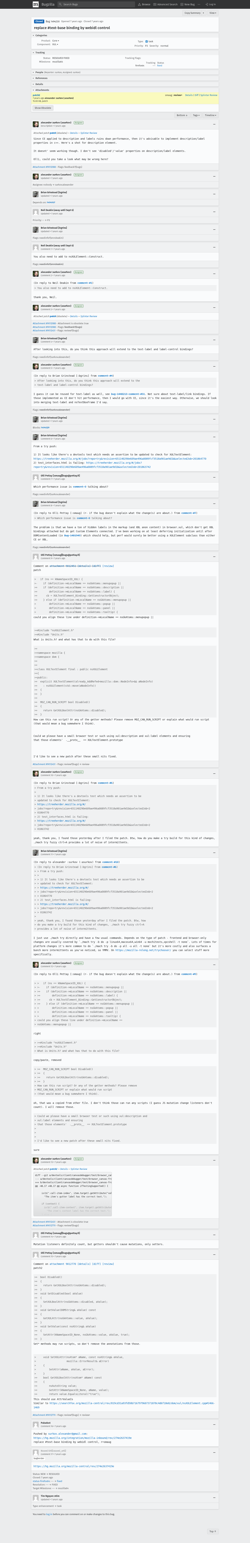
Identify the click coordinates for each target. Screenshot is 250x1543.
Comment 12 (47, 966)
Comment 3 (46, 309)
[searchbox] (96, 4)
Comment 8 (46, 505)
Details (189, 95)
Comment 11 (47, 854)
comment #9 (188, 974)
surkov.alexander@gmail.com (67, 1433)
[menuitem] (144, 4)
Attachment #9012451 (44, 330)
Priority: (139, 45)
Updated (45, 178)
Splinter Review (208, 95)
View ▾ (213, 13)
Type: (140, 41)
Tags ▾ (196, 115)
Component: (44, 44)
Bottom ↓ (182, 115)
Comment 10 (47, 775)
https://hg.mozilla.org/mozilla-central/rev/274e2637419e (73, 1466)
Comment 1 (46, 249)
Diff (196, 95)
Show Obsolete (43, 108)
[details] (84, 566)
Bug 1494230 (53, 21)
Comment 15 (47, 1256)
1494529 (45, 427)
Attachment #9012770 (44, 1225)
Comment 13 (47, 1162)
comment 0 (79, 486)
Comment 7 (46, 479)
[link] (72, 1194)
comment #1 (84, 282)
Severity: (154, 45)
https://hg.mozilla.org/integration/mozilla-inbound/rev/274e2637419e (82, 1437)
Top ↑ (213, 1531)
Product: (46, 40)
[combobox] (96, 4)
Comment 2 (46, 275)
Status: (47, 58)
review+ (178, 95)
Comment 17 (47, 1454)
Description (46, 126)
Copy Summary (192, 13)
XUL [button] (55, 44)
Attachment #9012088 (44, 167)
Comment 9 (46, 558)
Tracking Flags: (133, 58)
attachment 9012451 (63, 566)
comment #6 (105, 782)
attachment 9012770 (63, 1263)
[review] (108, 566)
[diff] (96, 566)
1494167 (51, 202)
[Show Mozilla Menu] (36, 4)
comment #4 (105, 375)
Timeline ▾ (210, 115)
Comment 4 (46, 341)
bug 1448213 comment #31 (128, 394)
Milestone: (45, 61)
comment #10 (110, 862)
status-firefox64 (41, 1481)
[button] (210, 4)
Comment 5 (46, 368)
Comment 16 (47, 1426)
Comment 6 (46, 439)
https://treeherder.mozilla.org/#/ (61, 804)
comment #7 (188, 513)
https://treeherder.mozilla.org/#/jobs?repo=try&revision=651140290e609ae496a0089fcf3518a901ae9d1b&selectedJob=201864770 (119, 458)
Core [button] (55, 40)
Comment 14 (47, 1236)
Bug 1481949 (72, 535)
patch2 (36, 95)
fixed (159, 65)
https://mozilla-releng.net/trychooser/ (143, 950)
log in (49, 1514)
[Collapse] (214, 124)
